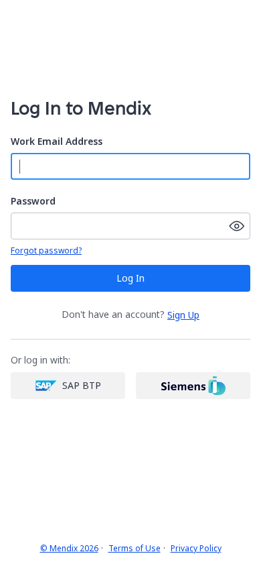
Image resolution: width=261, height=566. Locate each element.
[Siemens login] (193, 385)
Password (33, 201)
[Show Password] (237, 226)
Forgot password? (46, 251)
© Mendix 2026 (69, 549)
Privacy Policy (196, 549)
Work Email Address (56, 142)
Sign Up (183, 315)
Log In (130, 278)
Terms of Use (134, 549)
